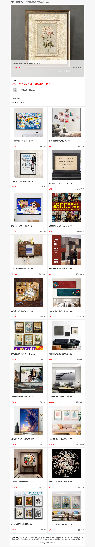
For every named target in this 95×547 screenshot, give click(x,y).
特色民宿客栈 (75, 539)
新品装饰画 (48, 537)
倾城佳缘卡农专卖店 (28, 90)
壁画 (25, 84)
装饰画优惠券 (39, 537)
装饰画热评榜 (56, 537)
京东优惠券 (74, 537)
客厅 (14, 84)
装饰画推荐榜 (66, 537)
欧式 (36, 84)
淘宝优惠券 (19, 539)
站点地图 (23, 537)
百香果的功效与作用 (37, 539)
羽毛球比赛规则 (49, 539)
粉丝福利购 (26, 539)
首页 (12, 2)
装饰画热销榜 (30, 537)
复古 (30, 84)
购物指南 (58, 539)
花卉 (47, 84)
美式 (41, 84)
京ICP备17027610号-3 (47, 543)
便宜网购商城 (66, 539)
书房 (20, 84)
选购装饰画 (19, 2)
